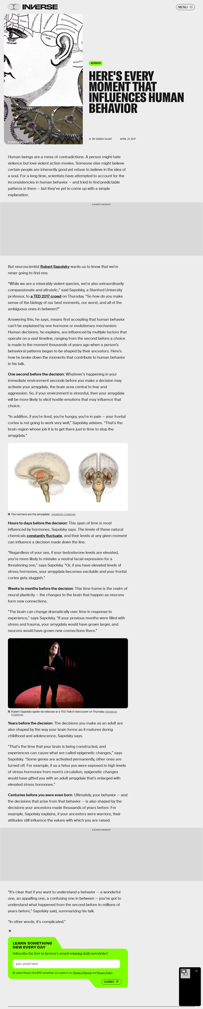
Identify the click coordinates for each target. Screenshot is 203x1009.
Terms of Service (82, 972)
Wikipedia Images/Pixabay (18, 142)
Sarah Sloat (104, 139)
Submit (109, 981)
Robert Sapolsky (55, 266)
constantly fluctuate (44, 535)
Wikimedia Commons (63, 514)
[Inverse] (40, 6)
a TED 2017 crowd (45, 296)
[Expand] (183, 970)
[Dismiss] (196, 970)
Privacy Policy (104, 972)
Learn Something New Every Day (32, 944)
